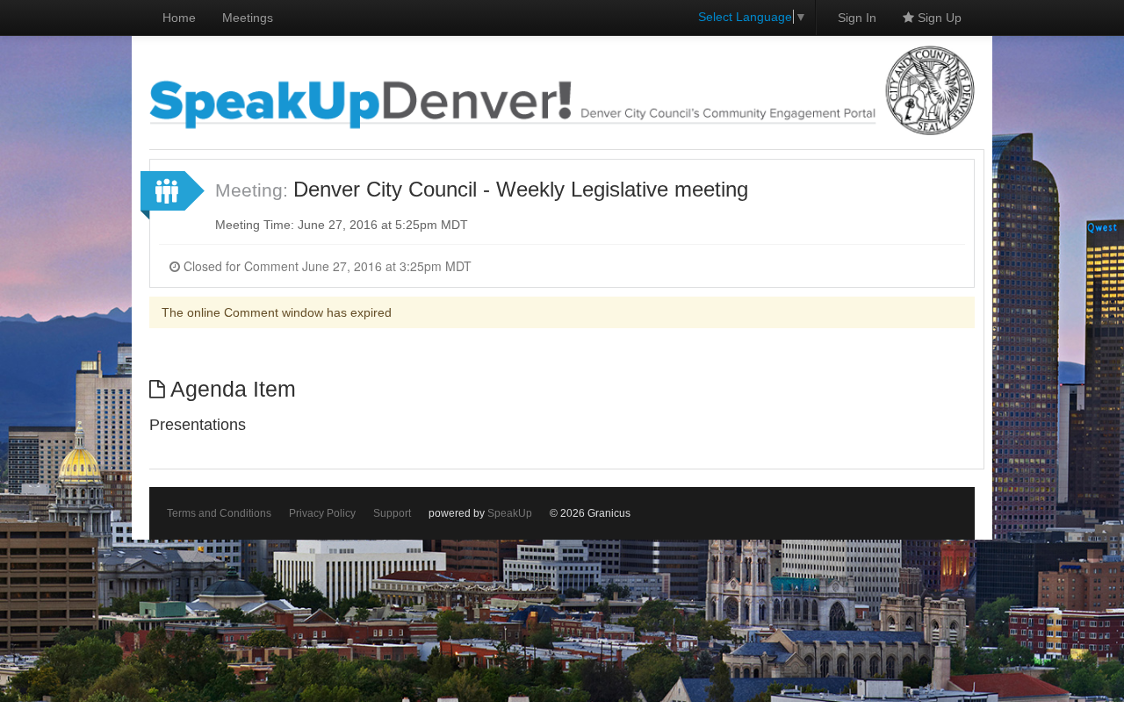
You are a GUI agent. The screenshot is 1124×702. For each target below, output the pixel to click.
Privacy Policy (322, 513)
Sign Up (938, 18)
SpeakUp (509, 513)
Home (179, 18)
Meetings (247, 18)
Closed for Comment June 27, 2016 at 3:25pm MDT (326, 266)
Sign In (857, 18)
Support (392, 513)
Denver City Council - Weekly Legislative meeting (520, 189)
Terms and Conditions (219, 513)
